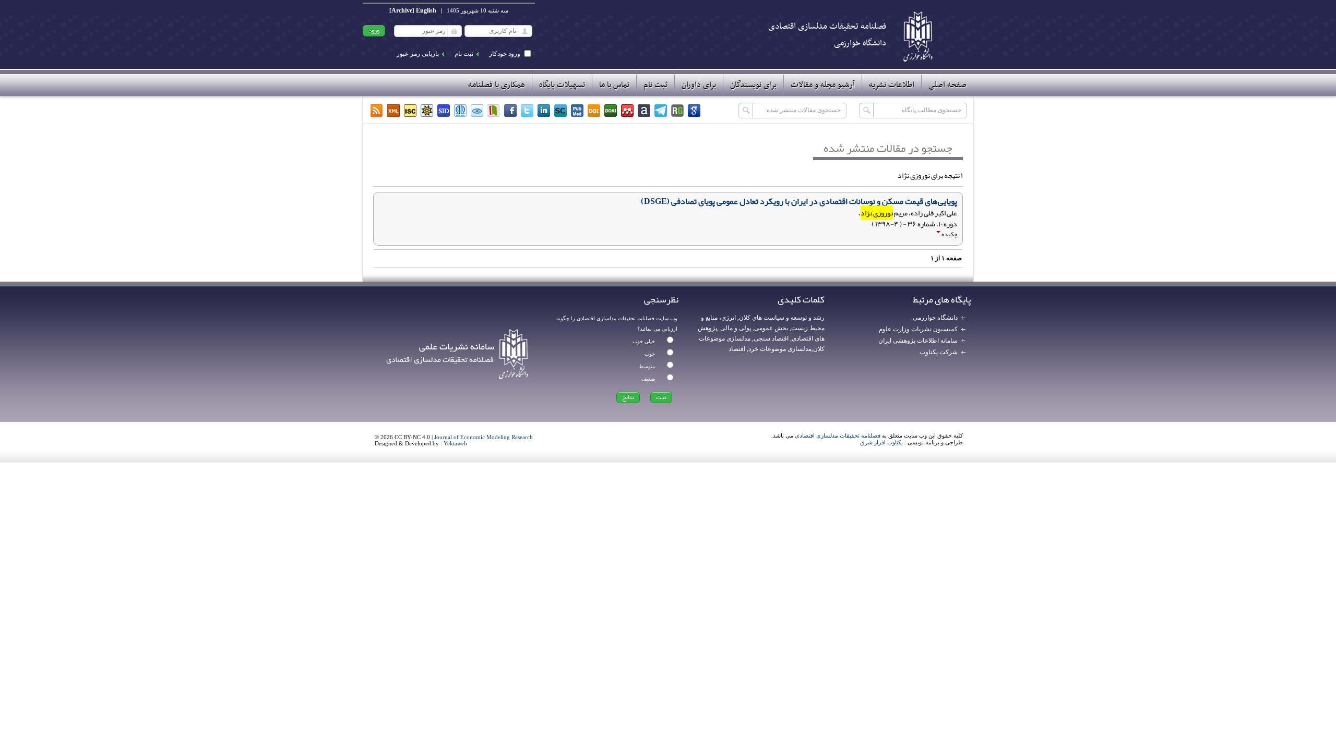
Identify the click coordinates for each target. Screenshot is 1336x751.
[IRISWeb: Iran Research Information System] (477, 110)
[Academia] (644, 110)
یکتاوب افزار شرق (881, 442)
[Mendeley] (627, 110)
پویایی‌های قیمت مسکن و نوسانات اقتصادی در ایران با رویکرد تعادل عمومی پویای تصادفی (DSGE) (799, 201)
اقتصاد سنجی (771, 338)
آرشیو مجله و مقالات (823, 85)
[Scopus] (560, 110)
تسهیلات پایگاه (562, 85)
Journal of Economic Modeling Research (483, 437)
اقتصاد (737, 349)
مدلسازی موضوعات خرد (780, 349)
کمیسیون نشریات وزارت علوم (918, 329)
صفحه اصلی (947, 85)
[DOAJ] (610, 110)
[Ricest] (427, 110)
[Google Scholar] (694, 110)
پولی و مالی (735, 328)
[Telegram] (660, 110)
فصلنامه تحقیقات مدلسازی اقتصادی (837, 435)
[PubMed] (577, 110)
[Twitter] (527, 110)
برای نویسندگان (753, 85)
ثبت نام (464, 53)
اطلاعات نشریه (891, 85)
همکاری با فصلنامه (496, 85)
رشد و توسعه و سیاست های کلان (782, 317)
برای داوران (699, 85)
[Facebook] (510, 110)
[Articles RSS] (377, 110)
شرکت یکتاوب (939, 352)
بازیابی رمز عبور (418, 53)
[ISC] (410, 110)
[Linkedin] (544, 110)
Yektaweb (455, 443)
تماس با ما (614, 85)
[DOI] (594, 110)
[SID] (443, 110)
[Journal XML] (393, 110)
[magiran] (493, 110)
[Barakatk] (460, 110)
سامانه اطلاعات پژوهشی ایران (918, 340)
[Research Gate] (677, 110)
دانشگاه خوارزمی (935, 317)
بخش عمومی (771, 328)
